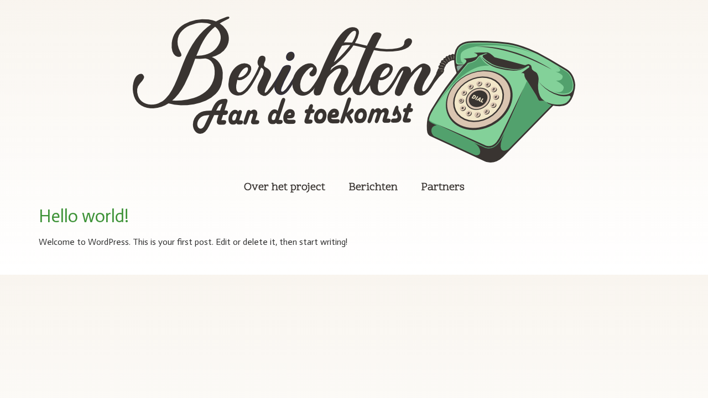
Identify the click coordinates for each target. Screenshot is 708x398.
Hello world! (84, 216)
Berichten (373, 187)
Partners (443, 187)
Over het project (284, 187)
